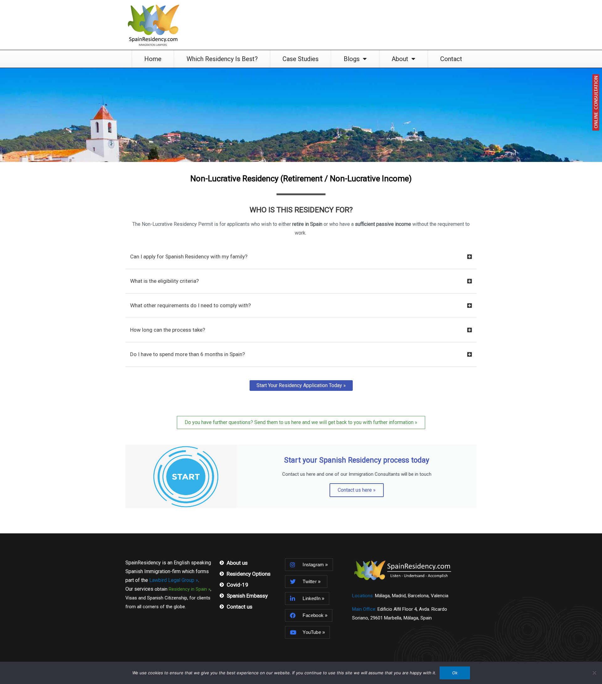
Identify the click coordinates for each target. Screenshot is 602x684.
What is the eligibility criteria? (164, 281)
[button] (301, 260)
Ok (454, 672)
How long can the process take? (167, 330)
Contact (451, 59)
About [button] (400, 59)
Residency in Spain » (189, 589)
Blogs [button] (352, 59)
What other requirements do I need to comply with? (190, 305)
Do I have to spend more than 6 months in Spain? (187, 354)
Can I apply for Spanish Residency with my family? (188, 256)
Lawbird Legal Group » (173, 580)
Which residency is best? (222, 59)
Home (152, 59)
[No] (594, 673)
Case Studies (301, 59)
